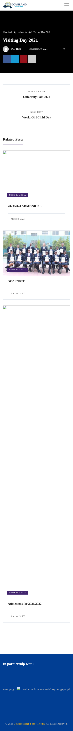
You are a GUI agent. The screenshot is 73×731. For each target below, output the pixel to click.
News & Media (17, 195)
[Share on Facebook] (7, 59)
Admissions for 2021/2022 (24, 603)
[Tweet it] (15, 59)
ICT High (16, 48)
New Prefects (16, 280)
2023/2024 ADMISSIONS (24, 206)
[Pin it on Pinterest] (23, 59)
